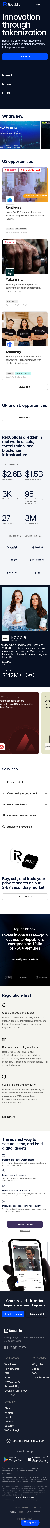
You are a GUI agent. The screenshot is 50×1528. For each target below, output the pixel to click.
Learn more (25, 1231)
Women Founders (23, 373)
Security (9, 1425)
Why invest (10, 1364)
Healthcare (12, 301)
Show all (23, 386)
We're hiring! (11, 1430)
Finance (10, 229)
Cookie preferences (16, 1390)
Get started (25, 56)
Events (8, 1417)
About (7, 1408)
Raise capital (37, 1314)
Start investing (13, 1314)
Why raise (38, 1364)
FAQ (6, 1373)
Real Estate (21, 229)
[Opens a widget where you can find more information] (30, 1523)
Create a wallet (25, 1224)
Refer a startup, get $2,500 (28, 1440)
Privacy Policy (12, 1381)
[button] (45, 4)
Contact (9, 1421)
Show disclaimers (25, 1497)
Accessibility (11, 1386)
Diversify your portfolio (25, 959)
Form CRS (10, 1395)
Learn (35, 1368)
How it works (11, 1368)
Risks (7, 1377)
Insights (8, 1412)
